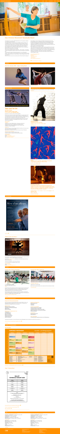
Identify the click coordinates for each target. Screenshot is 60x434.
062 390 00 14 (33, 57)
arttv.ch (6, 286)
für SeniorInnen (33, 312)
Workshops (32, 90)
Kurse (40, 319)
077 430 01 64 (9, 264)
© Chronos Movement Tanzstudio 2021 (9, 429)
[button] (4, 19)
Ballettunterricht (7, 305)
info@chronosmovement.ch (36, 58)
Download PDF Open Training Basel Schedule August (12, 405)
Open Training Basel (34, 316)
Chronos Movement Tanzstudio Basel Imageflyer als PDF (13, 321)
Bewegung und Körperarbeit (35, 302)
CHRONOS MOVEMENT (6, 1)
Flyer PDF (6, 233)
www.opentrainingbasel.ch (34, 85)
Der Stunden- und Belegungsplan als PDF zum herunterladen (13, 365)
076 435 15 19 (9, 135)
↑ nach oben (6, 296)
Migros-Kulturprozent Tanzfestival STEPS (10, 294)
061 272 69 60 (33, 56)
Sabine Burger (40, 431)
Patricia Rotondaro (7, 263)
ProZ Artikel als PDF (33, 287)
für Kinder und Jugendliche (35, 306)
